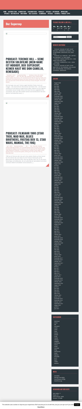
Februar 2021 (57, 194)
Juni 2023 (56, 147)
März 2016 (57, 293)
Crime (55, 329)
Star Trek (31, 151)
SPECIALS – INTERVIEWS (52, 12)
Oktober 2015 (57, 302)
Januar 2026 (57, 94)
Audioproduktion (10, 78)
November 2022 (58, 158)
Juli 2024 (56, 125)
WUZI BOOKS (24, 14)
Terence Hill (42, 80)
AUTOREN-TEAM (12, 12)
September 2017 (58, 263)
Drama (56, 333)
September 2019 (58, 222)
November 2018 (58, 239)
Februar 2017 (57, 275)
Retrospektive (21, 151)
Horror (56, 345)
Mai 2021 (56, 189)
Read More (41, 407)
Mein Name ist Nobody (25, 80)
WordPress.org (58, 381)
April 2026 (56, 89)
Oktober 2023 (57, 140)
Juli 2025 (56, 105)
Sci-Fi (55, 358)
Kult (7, 80)
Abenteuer (31, 75)
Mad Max (8, 151)
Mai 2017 (56, 270)
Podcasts (41, 12)
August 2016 (57, 285)
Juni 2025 (56, 106)
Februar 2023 (57, 153)
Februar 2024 (57, 133)
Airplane (40, 146)
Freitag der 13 (17, 150)
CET (21, 78)
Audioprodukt (39, 76)
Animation (57, 326)
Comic (56, 328)
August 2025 (57, 103)
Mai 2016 (56, 290)
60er (18, 76)
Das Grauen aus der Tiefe (39, 147)
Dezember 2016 (58, 278)
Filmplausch (8, 79)
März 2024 (57, 131)
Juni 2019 (56, 228)
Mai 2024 (56, 128)
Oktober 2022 (57, 160)
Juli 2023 (56, 145)
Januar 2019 (57, 236)
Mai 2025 (56, 108)
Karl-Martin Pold (21, 79)
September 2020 (58, 202)
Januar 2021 (57, 196)
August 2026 (57, 83)
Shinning (27, 151)
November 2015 (58, 300)
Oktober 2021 (57, 180)
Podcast (32, 80)
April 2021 (56, 190)
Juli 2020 (56, 206)
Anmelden (56, 376)
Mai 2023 (56, 148)
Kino (40, 79)
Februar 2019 (57, 234)
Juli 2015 (56, 307)
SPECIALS (50, 14)
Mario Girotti (16, 80)
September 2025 (58, 101)
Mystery (56, 355)
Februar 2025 (57, 113)
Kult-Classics (33, 14)
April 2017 (56, 271)
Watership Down (9, 153)
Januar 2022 (57, 175)
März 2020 (57, 212)
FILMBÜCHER (42, 14)
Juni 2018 (56, 248)
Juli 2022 (56, 165)
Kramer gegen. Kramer (39, 150)
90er (26, 76)
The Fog (40, 151)
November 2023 (58, 138)
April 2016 (56, 292)
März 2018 (57, 253)
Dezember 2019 (58, 217)
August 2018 (57, 244)
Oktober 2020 (57, 201)
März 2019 (57, 233)
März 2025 (57, 111)
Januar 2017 (57, 276)
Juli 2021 (56, 185)
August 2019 (57, 224)
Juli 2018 (56, 246)
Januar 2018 (57, 256)
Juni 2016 (56, 288)
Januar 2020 (57, 216)
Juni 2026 (56, 86)
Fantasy (56, 339)
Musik (55, 353)
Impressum (64, 12)
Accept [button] (77, 404)
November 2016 (58, 280)
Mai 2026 (56, 88)
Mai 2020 (56, 209)
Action (35, 75)
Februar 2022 (57, 174)
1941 (31, 146)
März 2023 (57, 152)
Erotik (55, 336)
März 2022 (57, 172)
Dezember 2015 (58, 298)
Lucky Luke (10, 80)
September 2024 (58, 121)
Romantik (56, 356)
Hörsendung (14, 79)
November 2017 (58, 260)
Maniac (12, 151)
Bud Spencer (17, 78)
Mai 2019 (56, 229)
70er (20, 76)
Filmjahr (39, 149)
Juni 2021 (56, 187)
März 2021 (57, 192)
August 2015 (57, 305)
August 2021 (57, 184)
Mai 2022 (56, 169)
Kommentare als (59, 379)
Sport (55, 360)
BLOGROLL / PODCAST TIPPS (62, 14)
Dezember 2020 (58, 197)
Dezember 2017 (58, 258)
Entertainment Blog (21, 75)
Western (12, 76)
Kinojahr (32, 150)
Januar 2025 (57, 115)
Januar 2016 (57, 297)
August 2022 (57, 163)
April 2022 (56, 170)
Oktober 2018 (57, 241)
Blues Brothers (16, 147)
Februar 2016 (57, 295)
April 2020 (56, 211)
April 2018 (56, 251)
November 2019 (58, 219)
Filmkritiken (22, 12)
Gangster (56, 341)
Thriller (56, 361)
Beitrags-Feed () (59, 377)
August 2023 (57, 143)
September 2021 (58, 182)
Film (45, 78)
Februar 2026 (57, 93)
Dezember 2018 (58, 238)
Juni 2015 (56, 308)
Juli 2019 (56, 226)
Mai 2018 (56, 249)
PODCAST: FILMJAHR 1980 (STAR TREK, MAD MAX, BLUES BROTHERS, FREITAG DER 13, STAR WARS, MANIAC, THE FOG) (26, 138)
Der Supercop (37, 78)
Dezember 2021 (58, 177)
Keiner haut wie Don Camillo (32, 79)
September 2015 (58, 303)
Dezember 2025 (58, 96)
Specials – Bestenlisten (11, 14)
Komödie (8, 76)
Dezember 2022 (58, 157)
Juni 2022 (56, 167)
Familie (41, 75)
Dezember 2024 (58, 116)
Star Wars (36, 151)
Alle (38, 75)
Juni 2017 (56, 268)
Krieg (55, 350)
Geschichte (57, 343)
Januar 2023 (57, 155)
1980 (34, 146)
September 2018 (58, 243)
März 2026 (57, 91)
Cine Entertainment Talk (28, 78)
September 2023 (58, 142)
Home (4, 12)
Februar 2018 (57, 254)
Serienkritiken (32, 12)
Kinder (56, 346)
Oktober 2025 (57, 99)
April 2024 (56, 130)
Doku (55, 331)
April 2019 (56, 231)
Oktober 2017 (57, 261)
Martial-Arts (57, 351)
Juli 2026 (56, 84)
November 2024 (58, 118)
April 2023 (56, 150)
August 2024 (57, 123)
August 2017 (57, 265)
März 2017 (57, 273)
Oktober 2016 (57, 281)
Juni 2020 (56, 207)
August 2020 (57, 204)
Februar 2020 (57, 214)
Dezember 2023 (58, 137)
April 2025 (56, 110)
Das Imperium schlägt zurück (12, 149)
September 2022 (58, 162)
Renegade (37, 80)
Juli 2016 (56, 287)
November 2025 (58, 98)
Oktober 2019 (57, 221)
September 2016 (58, 283)
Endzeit (56, 334)
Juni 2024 (56, 126)
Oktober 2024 (57, 120)
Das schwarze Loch (23, 149)
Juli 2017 (56, 266)
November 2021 (58, 179)
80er (23, 76)
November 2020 (58, 199)
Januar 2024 (57, 135)
